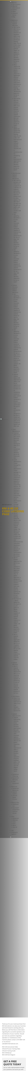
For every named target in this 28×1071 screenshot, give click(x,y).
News (14, 11)
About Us (14, 2)
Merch (14, 825)
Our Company (16, 4)
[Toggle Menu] (10, 1)
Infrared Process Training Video (11, 1049)
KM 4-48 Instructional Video (10, 1047)
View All (15, 827)
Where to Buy (15, 802)
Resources (14, 786)
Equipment (14, 20)
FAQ (12, 830)
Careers (15, 9)
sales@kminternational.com (10, 1043)
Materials (15, 820)
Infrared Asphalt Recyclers (15, 23)
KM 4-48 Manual (6, 1053)
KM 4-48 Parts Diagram (8, 1055)
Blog (14, 17)
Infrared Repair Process (15, 797)
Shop (12, 816)
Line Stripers (16, 696)
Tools (14, 822)
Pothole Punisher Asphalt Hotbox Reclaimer (15, 288)
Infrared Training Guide (9, 1051)
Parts (14, 823)
